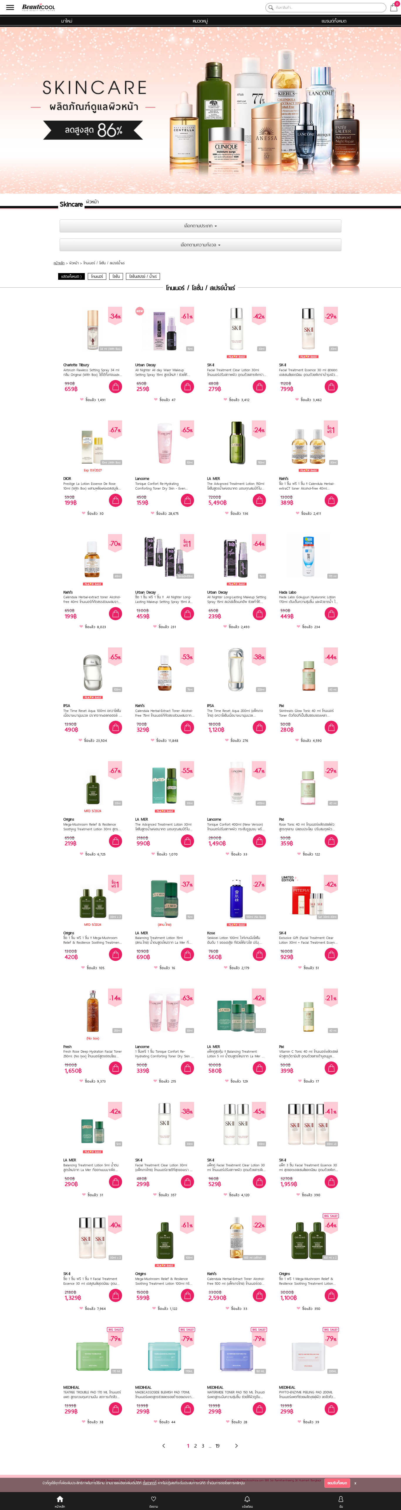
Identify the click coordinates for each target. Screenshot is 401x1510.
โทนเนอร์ (97, 276)
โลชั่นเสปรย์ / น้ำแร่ (143, 276)
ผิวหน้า (74, 263)
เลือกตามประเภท (199, 225)
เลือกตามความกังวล (199, 244)
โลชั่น (116, 276)
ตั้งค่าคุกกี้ (149, 1483)
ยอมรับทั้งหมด (337, 1483)
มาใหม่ (66, 21)
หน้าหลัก (59, 263)
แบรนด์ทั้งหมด (334, 21)
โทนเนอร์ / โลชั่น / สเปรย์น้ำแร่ (104, 263)
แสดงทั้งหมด (71, 276)
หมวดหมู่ (200, 21)
